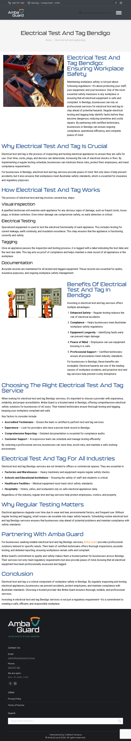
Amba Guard (90, 542)
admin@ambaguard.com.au (97, 13)
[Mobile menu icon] (119, 12)
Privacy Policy (14, 698)
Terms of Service (16, 705)
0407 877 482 (18, 3)
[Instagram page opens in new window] (121, 3)
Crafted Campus (73, 734)
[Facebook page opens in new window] (116, 3)
